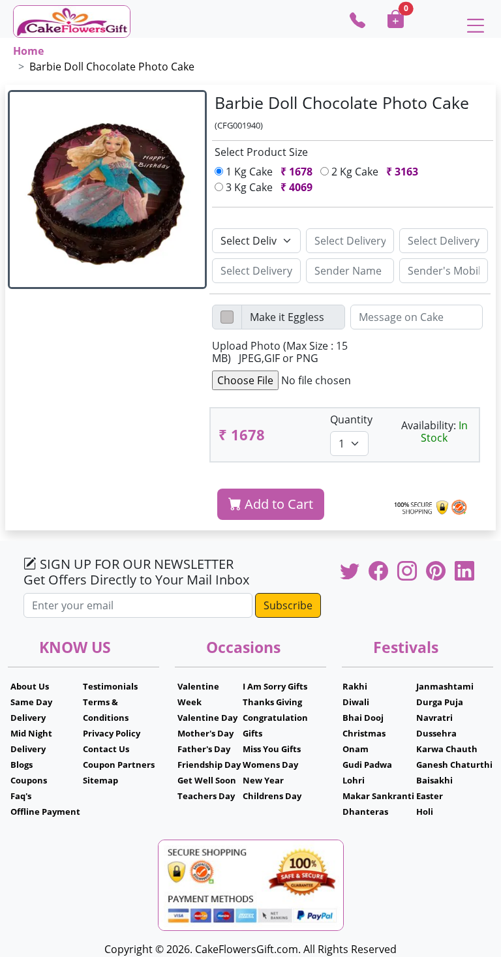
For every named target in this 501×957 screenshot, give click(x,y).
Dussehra (436, 733)
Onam (355, 749)
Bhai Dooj (363, 717)
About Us (29, 686)
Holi (424, 811)
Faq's (20, 796)
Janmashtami (445, 686)
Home (28, 51)
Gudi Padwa (367, 764)
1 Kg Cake (267, 171)
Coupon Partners (119, 764)
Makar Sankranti (378, 796)
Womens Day (270, 764)
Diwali (355, 702)
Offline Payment (45, 811)
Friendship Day (209, 764)
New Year (263, 780)
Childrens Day (272, 796)
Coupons (28, 780)
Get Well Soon (206, 780)
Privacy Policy (111, 733)
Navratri (434, 717)
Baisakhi (434, 780)
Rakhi (354, 686)
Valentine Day (207, 717)
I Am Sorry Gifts (275, 686)
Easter (429, 796)
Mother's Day (205, 733)
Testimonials (110, 686)
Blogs (21, 764)
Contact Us (106, 749)
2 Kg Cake (373, 171)
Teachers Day (206, 796)
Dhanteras (365, 811)
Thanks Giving (272, 702)
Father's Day (203, 749)
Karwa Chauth (447, 749)
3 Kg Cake (267, 187)
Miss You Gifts (272, 749)
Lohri (353, 780)
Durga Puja (439, 702)
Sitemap (100, 780)
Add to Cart (277, 504)
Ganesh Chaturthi (454, 764)
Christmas (364, 733)
